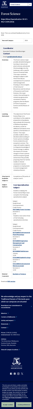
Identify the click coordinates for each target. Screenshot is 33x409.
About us (4, 313)
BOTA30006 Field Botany (20, 251)
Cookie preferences (24, 405)
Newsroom (4, 324)
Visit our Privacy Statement (13, 397)
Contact (4, 327)
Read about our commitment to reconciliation (11, 306)
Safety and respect (7, 320)
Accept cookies (8, 405)
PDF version (11, 281)
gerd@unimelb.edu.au (14, 56)
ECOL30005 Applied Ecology (22, 257)
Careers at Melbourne (8, 317)
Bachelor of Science (19, 274)
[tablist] (21, 4)
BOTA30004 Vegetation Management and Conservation (20, 243)
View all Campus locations (9, 349)
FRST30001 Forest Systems (21, 209)
